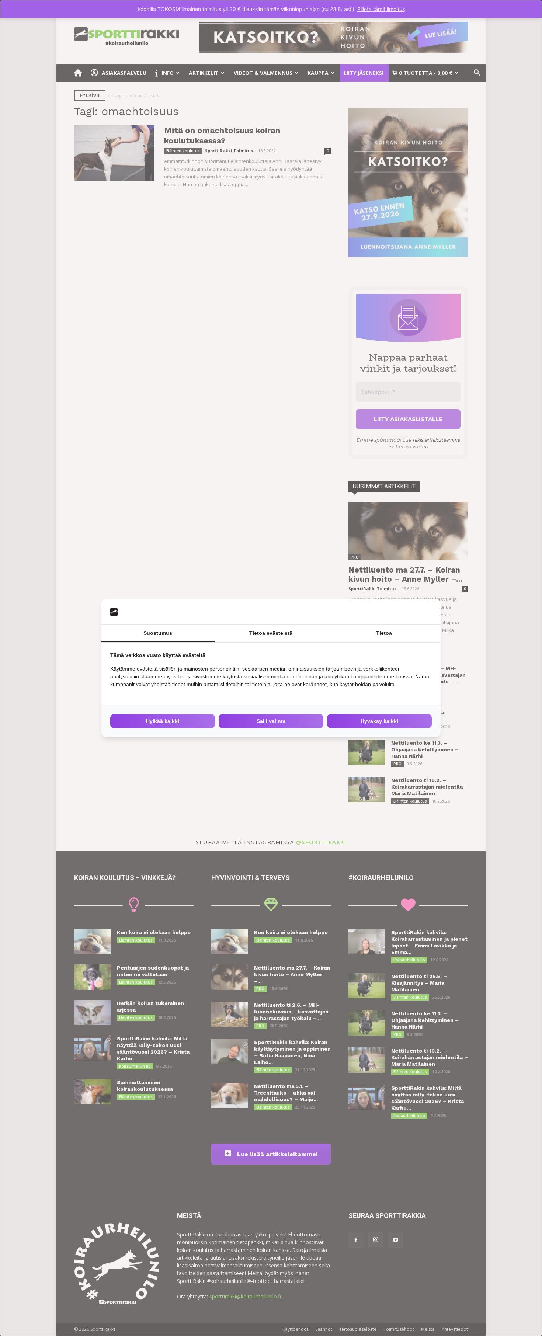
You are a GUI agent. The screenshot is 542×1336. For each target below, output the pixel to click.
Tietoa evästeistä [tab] (270, 633)
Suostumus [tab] (157, 633)
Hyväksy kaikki (379, 721)
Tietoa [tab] (384, 633)
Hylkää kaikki (162, 721)
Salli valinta (271, 721)
